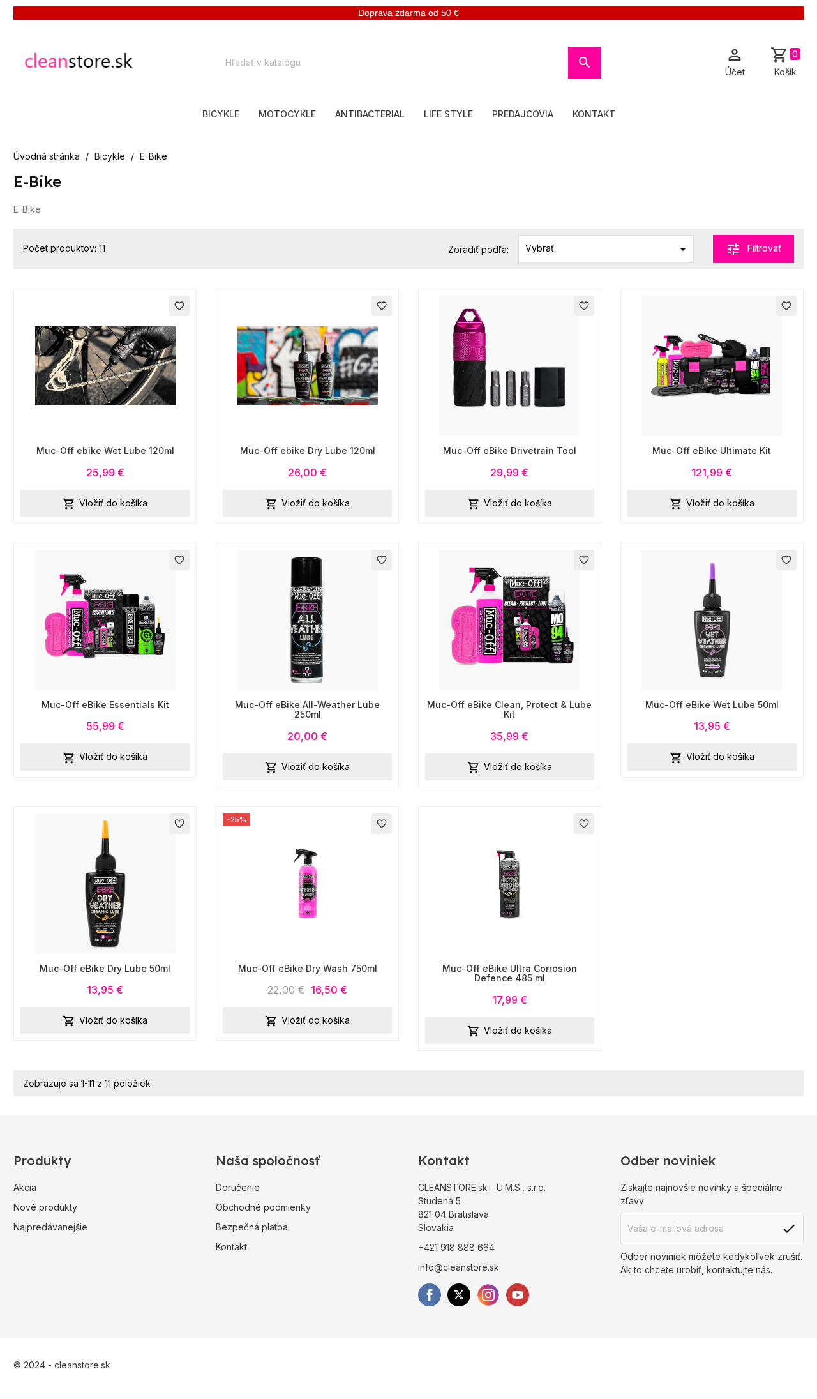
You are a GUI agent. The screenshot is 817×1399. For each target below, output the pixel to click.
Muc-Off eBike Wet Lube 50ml (712, 704)
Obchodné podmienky (263, 1207)
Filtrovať (753, 249)
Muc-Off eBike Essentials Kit (105, 704)
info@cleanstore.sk (458, 1267)
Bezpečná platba (252, 1226)
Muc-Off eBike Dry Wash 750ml (307, 968)
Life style (448, 114)
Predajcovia (522, 114)
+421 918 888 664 (456, 1247)
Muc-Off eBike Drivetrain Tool (509, 450)
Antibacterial (370, 114)
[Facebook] (429, 1294)
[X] (458, 1294)
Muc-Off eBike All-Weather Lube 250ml (307, 709)
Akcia (24, 1187)
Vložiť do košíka (105, 503)
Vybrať (608, 249)
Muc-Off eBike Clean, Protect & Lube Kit (509, 709)
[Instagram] (488, 1294)
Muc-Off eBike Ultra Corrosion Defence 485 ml (509, 973)
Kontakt (594, 114)
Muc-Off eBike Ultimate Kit (711, 450)
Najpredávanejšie (50, 1226)
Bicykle (220, 114)
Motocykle (287, 114)
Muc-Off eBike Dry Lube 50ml (105, 968)
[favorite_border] (105, 364)
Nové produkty (45, 1207)
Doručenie (238, 1187)
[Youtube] (517, 1294)
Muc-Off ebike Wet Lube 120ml (105, 450)
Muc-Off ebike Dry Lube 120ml (307, 450)
